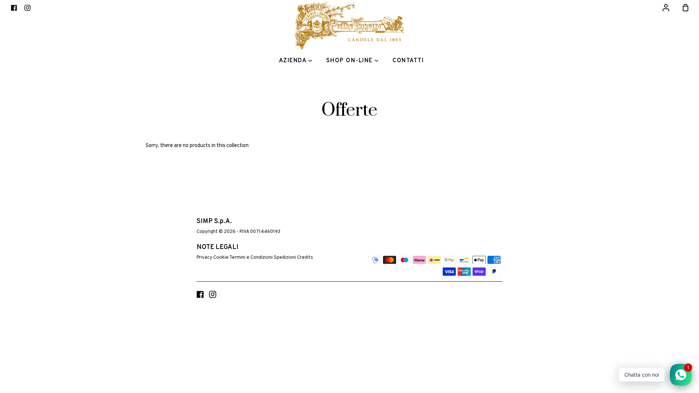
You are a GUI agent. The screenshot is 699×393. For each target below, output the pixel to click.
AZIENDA (293, 60)
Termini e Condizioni (251, 258)
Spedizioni (285, 258)
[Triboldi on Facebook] (200, 294)
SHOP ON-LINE (350, 60)
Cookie (221, 258)
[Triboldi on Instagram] (212, 294)
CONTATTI (408, 60)
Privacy (204, 258)
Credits (305, 258)
